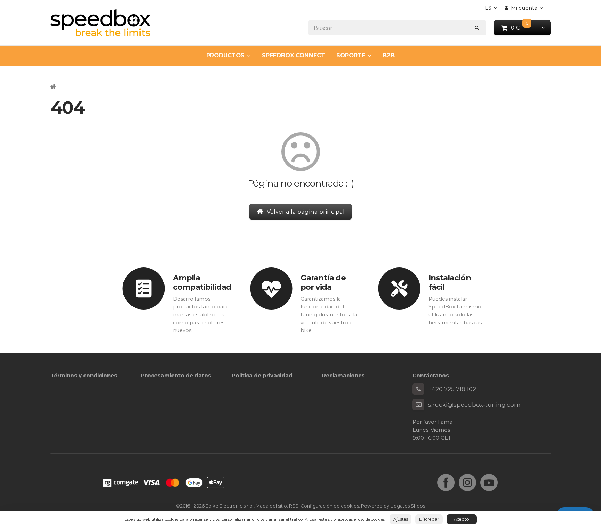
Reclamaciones (343, 375)
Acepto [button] (461, 519)
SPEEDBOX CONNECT (293, 55)
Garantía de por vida (323, 282)
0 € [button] (523, 27)
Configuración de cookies (329, 506)
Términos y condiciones (83, 375)
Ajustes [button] (400, 519)
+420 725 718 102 (452, 389)
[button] (543, 27)
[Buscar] (477, 27)
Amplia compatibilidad (202, 282)
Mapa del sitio (271, 506)
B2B (389, 55)
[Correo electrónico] (418, 405)
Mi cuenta (524, 8)
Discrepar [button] (429, 519)
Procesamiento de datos (176, 375)
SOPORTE (350, 55)
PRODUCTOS (225, 55)
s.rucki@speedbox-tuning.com (474, 404)
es (493, 10)
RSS (293, 506)
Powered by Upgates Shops (393, 506)
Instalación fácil (449, 282)
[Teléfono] (418, 389)
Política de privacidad (262, 375)
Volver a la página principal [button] (306, 211)
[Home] (100, 22)
